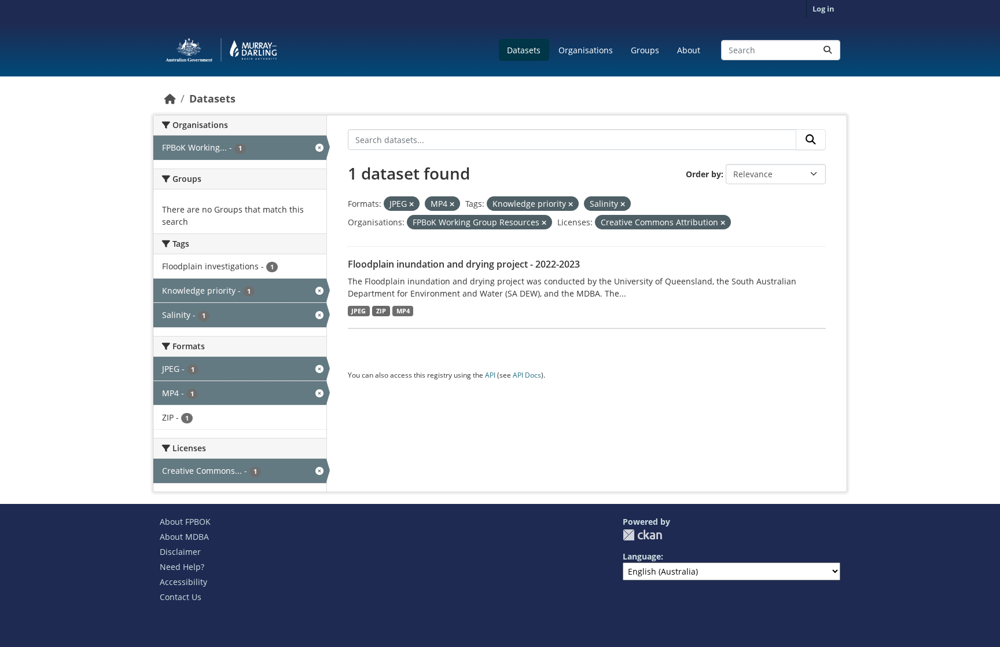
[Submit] (827, 50)
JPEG (358, 311)
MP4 (403, 311)
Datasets (524, 50)
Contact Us (180, 596)
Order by (703, 174)
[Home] (170, 98)
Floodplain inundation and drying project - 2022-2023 (464, 264)
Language (642, 556)
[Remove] (411, 204)
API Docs (527, 375)
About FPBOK (185, 521)
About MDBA (184, 536)
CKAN (642, 535)
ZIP (381, 311)
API (490, 375)
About (688, 50)
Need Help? (182, 566)
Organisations (585, 50)
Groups (645, 50)
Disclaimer (180, 551)
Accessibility (183, 581)
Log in (823, 8)
